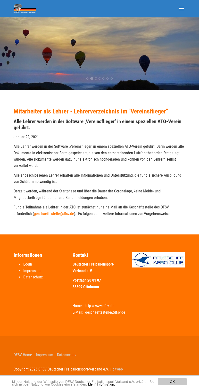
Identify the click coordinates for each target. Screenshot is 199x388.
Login (27, 264)
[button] (15, 53)
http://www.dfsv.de (99, 305)
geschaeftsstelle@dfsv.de (54, 213)
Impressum (32, 270)
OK (172, 381)
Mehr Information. (101, 384)
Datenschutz (33, 277)
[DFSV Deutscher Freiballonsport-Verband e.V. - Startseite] (25, 8)
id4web (117, 369)
